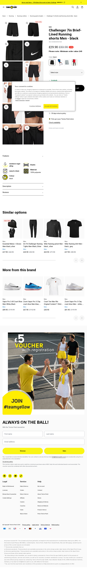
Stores (39, 498)
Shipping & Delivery (43, 502)
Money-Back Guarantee (9, 494)
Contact (40, 490)
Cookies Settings (35, 106)
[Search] (72, 7)
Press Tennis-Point (43, 513)
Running (11, 16)
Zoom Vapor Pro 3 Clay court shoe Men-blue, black (31, 303)
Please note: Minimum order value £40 (65, 51)
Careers (22, 502)
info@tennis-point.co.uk (59, 457)
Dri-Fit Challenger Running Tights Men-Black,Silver (33, 245)
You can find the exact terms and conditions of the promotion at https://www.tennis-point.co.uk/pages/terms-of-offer (39, 564)
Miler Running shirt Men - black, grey (74, 245)
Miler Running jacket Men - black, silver (54, 245)
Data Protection (20, 100)
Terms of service (45, 524)
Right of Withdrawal (8, 486)
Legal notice (35, 524)
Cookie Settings (7, 498)
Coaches (22, 506)
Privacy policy (26, 524)
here (18, 98)
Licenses (5, 490)
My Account (41, 486)
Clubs (21, 510)
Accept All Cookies (51, 106)
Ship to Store (23, 513)
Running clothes (22, 16)
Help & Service (24, 486)
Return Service (24, 494)
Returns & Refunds (43, 506)
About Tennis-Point (43, 494)
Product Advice (42, 510)
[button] (3, 7)
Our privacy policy (8, 461)
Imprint (27, 100)
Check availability (54, 122)
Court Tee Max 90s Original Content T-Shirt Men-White (52, 303)
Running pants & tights (36, 16)
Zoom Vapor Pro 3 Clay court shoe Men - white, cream (73, 303)
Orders (22, 490)
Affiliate (22, 498)
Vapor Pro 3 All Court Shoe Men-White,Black (12, 303)
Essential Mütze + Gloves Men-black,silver (12, 245)
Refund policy (55, 524)
